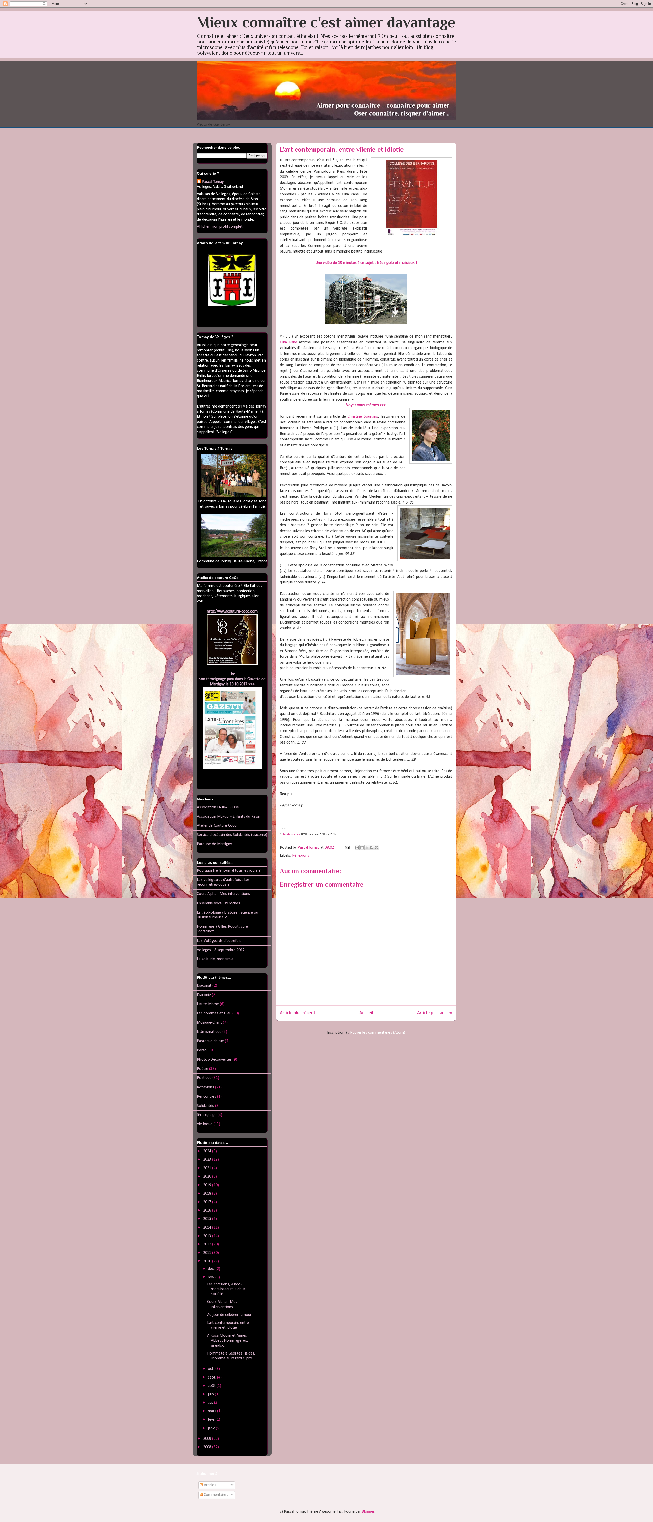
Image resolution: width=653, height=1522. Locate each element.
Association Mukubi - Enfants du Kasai (228, 816)
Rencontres (206, 1097)
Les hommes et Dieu (214, 1013)
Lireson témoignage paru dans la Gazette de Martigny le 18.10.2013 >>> (232, 679)
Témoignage (207, 1115)
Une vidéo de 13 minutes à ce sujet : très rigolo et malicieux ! (366, 263)
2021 (207, 1168)
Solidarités (205, 1106)
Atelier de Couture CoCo (217, 826)
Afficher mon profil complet (220, 227)
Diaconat (204, 986)
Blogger (368, 1511)
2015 (207, 1219)
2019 (207, 1185)
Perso (202, 1050)
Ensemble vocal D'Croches (218, 903)
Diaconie (204, 995)
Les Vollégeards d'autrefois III (221, 941)
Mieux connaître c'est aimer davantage (326, 22)
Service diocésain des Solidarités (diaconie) (232, 835)
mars (212, 1411)
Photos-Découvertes (214, 1060)
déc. (212, 1269)
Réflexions (300, 856)
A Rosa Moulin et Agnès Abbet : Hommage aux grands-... (227, 1340)
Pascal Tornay (213, 182)
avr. (211, 1403)
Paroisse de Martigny (214, 844)
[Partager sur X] (366, 847)
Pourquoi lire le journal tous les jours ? (229, 871)
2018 (207, 1194)
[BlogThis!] (362, 847)
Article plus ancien (434, 1013)
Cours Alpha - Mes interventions (223, 894)
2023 (207, 1160)
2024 (207, 1151)
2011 (207, 1253)
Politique (204, 1078)
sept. (212, 1377)
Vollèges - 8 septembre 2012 (221, 950)
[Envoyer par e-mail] (357, 847)
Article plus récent (297, 1013)
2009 (207, 1439)
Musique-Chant (209, 1023)
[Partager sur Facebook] (371, 847)
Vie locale (204, 1124)
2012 (207, 1244)
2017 (207, 1202)
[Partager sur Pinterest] (376, 847)
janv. (212, 1428)
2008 (207, 1447)
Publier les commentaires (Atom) (377, 1032)
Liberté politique (291, 834)
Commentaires (215, 1495)
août (212, 1386)
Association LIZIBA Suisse (218, 807)
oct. (211, 1369)
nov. (211, 1277)
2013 (207, 1236)
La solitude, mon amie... (216, 959)
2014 (207, 1228)
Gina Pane (288, 342)
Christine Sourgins (363, 417)
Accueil (366, 1013)
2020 (207, 1177)
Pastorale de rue (210, 1041)
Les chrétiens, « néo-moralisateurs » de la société (226, 1289)
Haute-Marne (208, 1004)
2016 (207, 1210)
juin (211, 1394)
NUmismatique (209, 1032)
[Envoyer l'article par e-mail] (347, 848)
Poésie (202, 1069)
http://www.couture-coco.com (232, 611)
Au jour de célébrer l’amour (229, 1315)
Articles (209, 1485)
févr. (212, 1420)
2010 (207, 1261)
